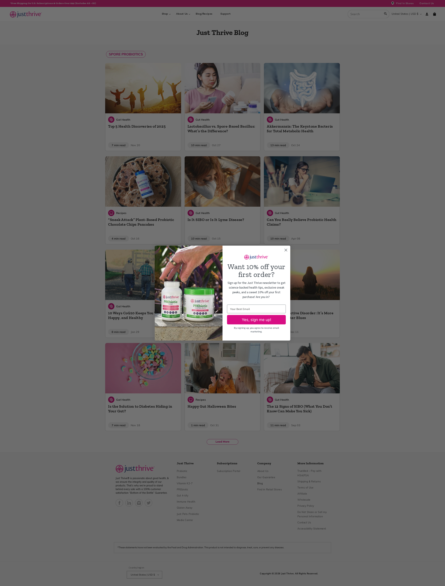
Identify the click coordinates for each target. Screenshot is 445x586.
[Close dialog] (286, 250)
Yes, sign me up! (256, 319)
